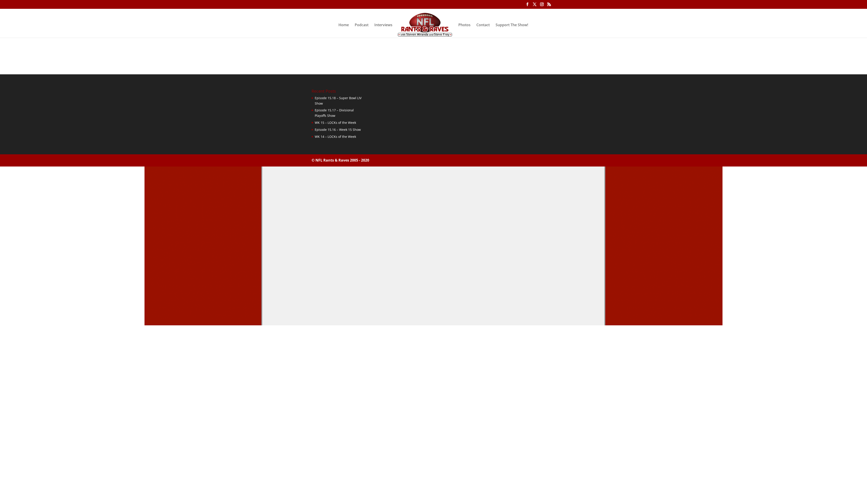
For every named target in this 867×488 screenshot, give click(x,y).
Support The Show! (512, 25)
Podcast (361, 25)
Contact (483, 25)
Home (343, 25)
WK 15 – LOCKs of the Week (335, 122)
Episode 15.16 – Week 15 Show (338, 129)
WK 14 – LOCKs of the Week (335, 136)
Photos (464, 25)
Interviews (383, 25)
